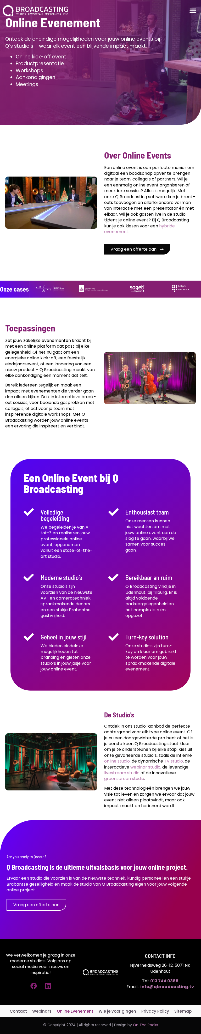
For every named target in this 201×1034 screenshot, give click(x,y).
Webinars (42, 1011)
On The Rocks (145, 1024)
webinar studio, (145, 767)
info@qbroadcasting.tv (167, 987)
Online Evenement (75, 1011)
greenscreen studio (124, 779)
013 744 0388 (164, 981)
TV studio (173, 761)
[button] (192, 10)
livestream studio (121, 773)
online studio (117, 761)
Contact (18, 1011)
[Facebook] (33, 986)
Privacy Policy (155, 1011)
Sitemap (183, 1011)
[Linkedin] (47, 986)
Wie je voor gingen (117, 1011)
